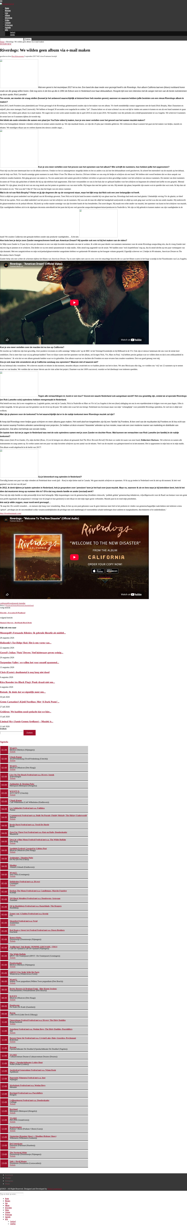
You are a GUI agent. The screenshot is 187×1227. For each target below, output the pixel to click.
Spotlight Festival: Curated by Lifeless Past (28, 848)
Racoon (13, 1047)
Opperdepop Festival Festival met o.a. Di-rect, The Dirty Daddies (38, 1020)
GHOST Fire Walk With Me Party (24, 972)
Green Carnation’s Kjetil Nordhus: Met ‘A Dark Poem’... (29, 701)
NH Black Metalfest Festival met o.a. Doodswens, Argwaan (35, 898)
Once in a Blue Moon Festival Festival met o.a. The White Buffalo (38, 840)
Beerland (14, 1109)
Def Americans (16, 1144)
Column (8, 23)
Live (6, 13)
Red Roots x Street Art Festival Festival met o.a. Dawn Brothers (37, 930)
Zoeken (3, 729)
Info (6, 30)
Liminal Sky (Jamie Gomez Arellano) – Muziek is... (26, 721)
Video (7, 20)
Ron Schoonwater (18, 56)
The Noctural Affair (18, 1152)
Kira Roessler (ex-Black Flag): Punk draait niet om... (27, 682)
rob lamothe (20, 603)
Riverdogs (12, 603)
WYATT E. (15, 791)
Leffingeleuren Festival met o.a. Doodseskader (29, 1100)
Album (7, 15)
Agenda (8, 28)
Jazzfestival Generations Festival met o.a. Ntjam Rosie (33, 1070)
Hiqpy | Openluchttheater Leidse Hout (26, 1062)
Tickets (12, 752)
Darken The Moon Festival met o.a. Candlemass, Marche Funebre (38, 891)
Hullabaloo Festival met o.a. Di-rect (25, 882)
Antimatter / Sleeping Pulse (21, 858)
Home (7, 8)
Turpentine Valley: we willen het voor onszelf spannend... (29, 662)
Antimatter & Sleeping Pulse (22, 784)
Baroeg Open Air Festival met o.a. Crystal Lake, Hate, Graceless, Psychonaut (43, 1038)
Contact (12, 32)
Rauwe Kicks (15, 937)
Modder (13, 865)
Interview (8, 18)
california (4, 603)
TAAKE (13, 1055)
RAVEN (13, 996)
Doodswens (14, 1005)
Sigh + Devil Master (18, 1161)
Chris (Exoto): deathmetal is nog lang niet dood (24, 672)
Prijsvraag (9, 25)
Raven (12, 1013)
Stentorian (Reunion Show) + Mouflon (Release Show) (33, 1136)
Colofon (12, 35)
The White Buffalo (18, 954)
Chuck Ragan (16, 757)
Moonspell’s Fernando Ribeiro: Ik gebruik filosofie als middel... (33, 632)
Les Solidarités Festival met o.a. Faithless (27, 808)
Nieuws (8, 11)
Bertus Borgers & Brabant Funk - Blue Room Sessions (33, 989)
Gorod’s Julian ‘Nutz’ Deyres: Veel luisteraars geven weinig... (31, 652)
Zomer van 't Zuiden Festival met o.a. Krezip (29, 914)
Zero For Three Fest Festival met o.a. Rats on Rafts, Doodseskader (38, 832)
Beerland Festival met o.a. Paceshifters (26, 1093)
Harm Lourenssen (54, 1189)
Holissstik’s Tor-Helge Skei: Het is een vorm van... (25, 642)
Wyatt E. (13, 748)
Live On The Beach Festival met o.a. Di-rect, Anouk (32, 775)
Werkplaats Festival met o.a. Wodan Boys (27, 1085)
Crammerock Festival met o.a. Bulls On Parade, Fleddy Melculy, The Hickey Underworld (48, 815)
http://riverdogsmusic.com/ (10, 513)
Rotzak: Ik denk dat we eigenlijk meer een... (23, 692)
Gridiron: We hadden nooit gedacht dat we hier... (25, 711)
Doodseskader (16, 963)
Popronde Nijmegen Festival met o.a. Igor (28, 1078)
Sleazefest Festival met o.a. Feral (23, 921)
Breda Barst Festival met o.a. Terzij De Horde (29, 825)
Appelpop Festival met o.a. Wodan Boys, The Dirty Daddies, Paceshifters (41, 1029)
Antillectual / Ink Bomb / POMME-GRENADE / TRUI (33, 947)
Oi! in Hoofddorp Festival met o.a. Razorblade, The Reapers (36, 906)
